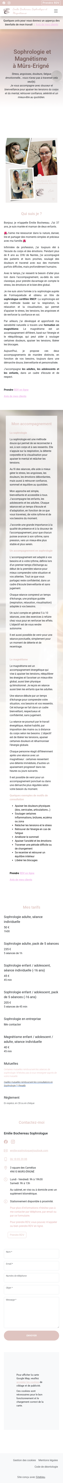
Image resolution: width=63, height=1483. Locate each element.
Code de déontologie (46, 1466)
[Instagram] (9, 3)
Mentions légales (48, 1460)
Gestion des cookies (24, 1460)
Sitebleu (40, 1477)
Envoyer (31, 1335)
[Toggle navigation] (55, 11)
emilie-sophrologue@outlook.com (29, 1150)
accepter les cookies (27, 1382)
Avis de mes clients (47, 24)
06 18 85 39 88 (18, 1159)
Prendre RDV (51, 2)
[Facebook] (4, 3)
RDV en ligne (21, 389)
